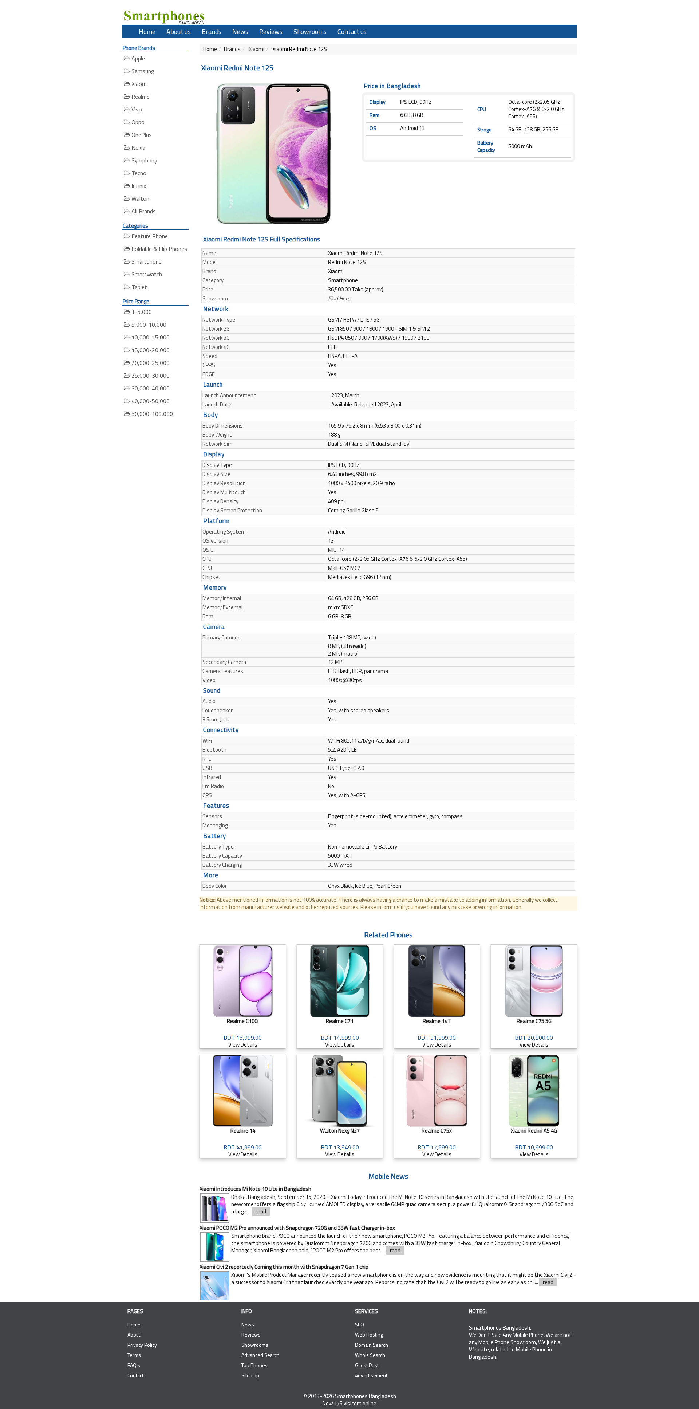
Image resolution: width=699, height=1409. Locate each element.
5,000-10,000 (148, 324)
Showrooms (310, 31)
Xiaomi (139, 83)
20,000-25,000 (150, 362)
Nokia (137, 147)
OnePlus (141, 134)
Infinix (138, 185)
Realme (140, 96)
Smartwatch (146, 274)
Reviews (271, 31)
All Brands (143, 211)
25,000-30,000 (150, 375)
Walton (139, 198)
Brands (211, 31)
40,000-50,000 (150, 401)
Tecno (138, 173)
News (240, 31)
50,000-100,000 (151, 413)
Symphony (143, 160)
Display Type (217, 465)
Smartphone (146, 261)
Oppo (137, 122)
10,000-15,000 (150, 337)
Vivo (136, 109)
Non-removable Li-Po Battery (362, 846)
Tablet (138, 287)
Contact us (352, 31)
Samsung (142, 71)
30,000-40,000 (150, 388)
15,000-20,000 (150, 350)
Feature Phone (149, 236)
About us (178, 31)
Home (147, 31)
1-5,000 (141, 311)
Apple (137, 58)
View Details (243, 1033)
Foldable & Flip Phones (158, 248)
